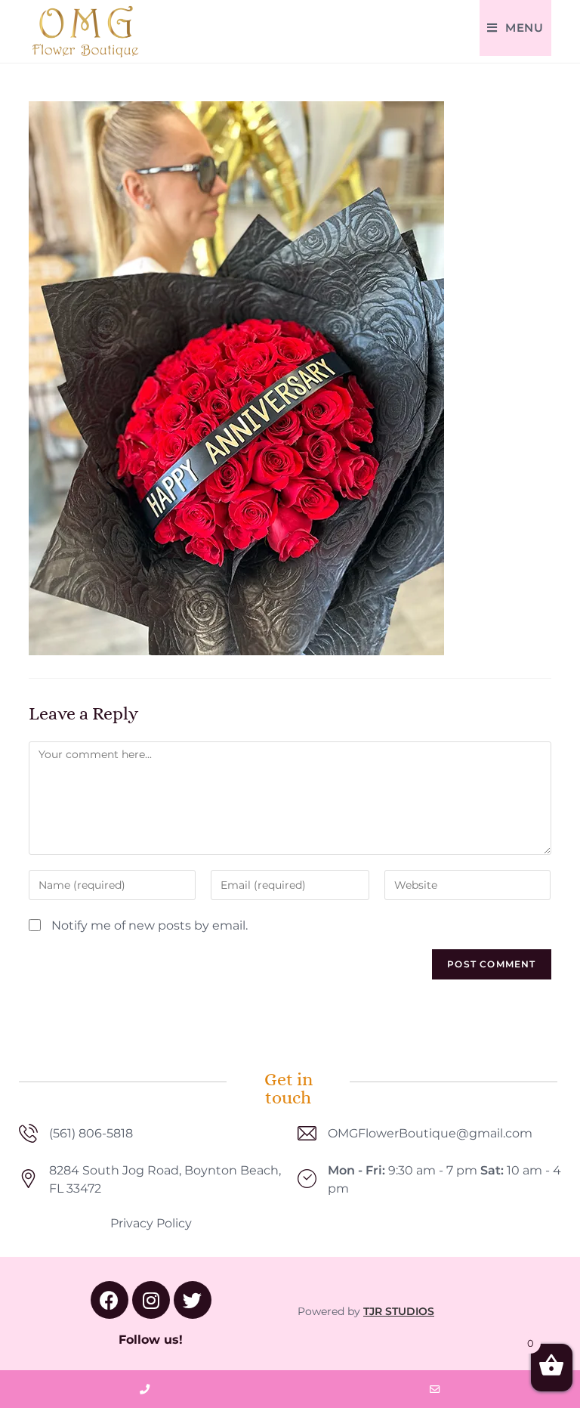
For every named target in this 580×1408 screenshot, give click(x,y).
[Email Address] (435, 1389)
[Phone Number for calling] (145, 1389)
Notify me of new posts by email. (149, 925)
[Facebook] (109, 1300)
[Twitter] (192, 1300)
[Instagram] (151, 1300)
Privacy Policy (151, 1223)
